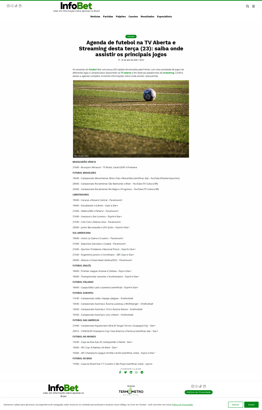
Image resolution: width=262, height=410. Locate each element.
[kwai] (20, 5)
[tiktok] (16, 5)
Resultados (147, 16)
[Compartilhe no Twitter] (125, 372)
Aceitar (251, 404)
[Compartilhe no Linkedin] (131, 372)
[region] (131, 404)
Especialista (164, 16)
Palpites (121, 16)
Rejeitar (235, 404)
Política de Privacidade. (182, 404)
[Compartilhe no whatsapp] (136, 372)
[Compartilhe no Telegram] (142, 372)
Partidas (108, 16)
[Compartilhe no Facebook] (120, 372)
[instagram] (8, 5)
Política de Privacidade (199, 392)
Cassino (133, 16)
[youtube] (12, 5)
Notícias (95, 16)
